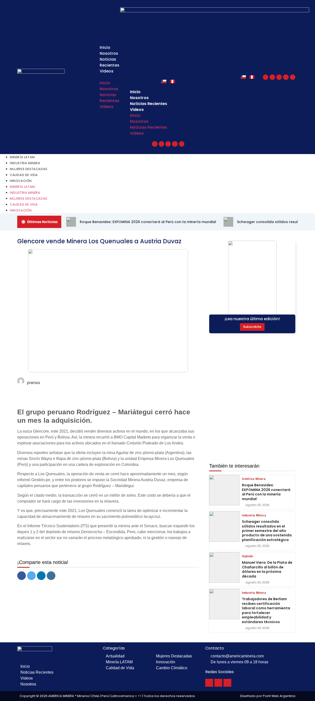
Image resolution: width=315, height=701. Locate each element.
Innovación (21, 181)
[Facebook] (265, 77)
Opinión (247, 556)
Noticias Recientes (109, 62)
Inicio (105, 47)
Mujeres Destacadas (28, 169)
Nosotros (109, 53)
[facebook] (21, 575)
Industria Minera (25, 163)
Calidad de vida (24, 175)
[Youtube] (279, 77)
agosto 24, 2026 (257, 582)
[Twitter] (272, 77)
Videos (106, 71)
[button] (102, 77)
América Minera (254, 478)
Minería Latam (22, 157)
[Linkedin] (292, 77)
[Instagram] (285, 77)
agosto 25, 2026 (257, 505)
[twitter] (31, 575)
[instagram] (51, 575)
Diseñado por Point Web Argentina (267, 696)
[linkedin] (41, 575)
